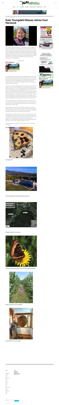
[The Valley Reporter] (29, 3)
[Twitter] (56, 2)
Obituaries (7, 382)
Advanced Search (8, 402)
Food (6, 386)
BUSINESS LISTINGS (17, 373)
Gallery (6, 393)
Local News (7, 374)
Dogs (6, 392)
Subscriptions (39, 6)
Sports (6, 376)
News (18, 6)
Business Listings (33, 6)
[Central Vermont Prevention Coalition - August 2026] (29, 12)
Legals (44, 6)
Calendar (27, 6)
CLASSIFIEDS (16, 371)
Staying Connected (8, 387)
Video (6, 388)
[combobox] (10, 400)
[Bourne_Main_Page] (46, 71)
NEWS (6, 370)
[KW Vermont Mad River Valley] (21, 66)
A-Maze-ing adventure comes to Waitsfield (14, 304)
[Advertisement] (21, 350)
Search (6, 398)
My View (6, 381)
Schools (6, 375)
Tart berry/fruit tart (9, 159)
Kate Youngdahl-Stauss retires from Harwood (27, 21)
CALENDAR (15, 372)
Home (14, 6)
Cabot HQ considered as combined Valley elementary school (17, 196)
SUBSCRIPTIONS (16, 374)
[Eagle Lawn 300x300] (46, 59)
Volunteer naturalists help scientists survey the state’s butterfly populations (20, 268)
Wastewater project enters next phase (13, 232)
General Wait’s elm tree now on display (13, 340)
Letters (6, 380)
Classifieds (22, 6)
